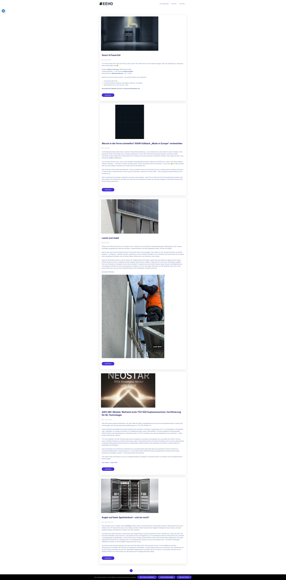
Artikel (111, 158)
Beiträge (128, 526)
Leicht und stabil (110, 238)
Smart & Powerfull (111, 55)
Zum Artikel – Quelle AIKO (110, 462)
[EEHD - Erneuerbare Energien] (106, 3)
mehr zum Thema (184, 577)
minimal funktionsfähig (166, 577)
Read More (108, 95)
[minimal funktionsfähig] (284, 577)
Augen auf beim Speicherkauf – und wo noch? (125, 517)
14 (151, 570)
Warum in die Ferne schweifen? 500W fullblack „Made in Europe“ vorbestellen (142, 143)
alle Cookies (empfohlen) (147, 577)
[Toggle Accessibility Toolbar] (3, 11)
